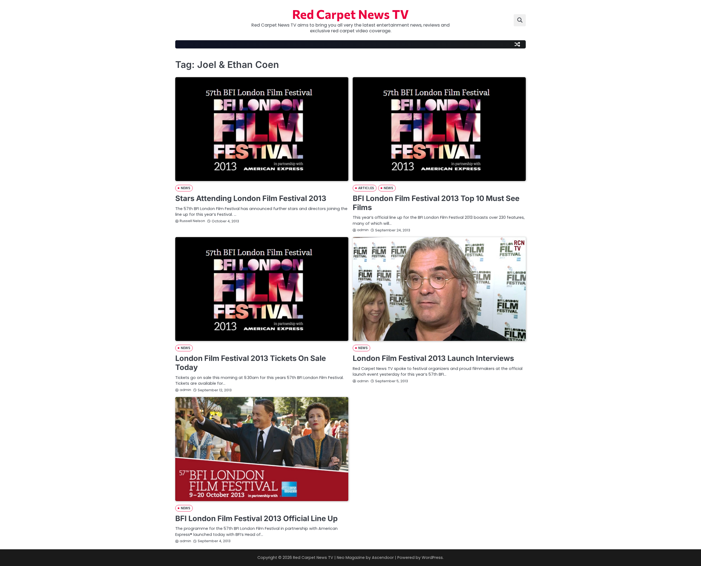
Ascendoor (383, 557)
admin (363, 230)
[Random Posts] (517, 44)
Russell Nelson (192, 221)
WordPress (432, 557)
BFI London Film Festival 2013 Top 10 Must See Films (436, 203)
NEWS (185, 188)
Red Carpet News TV (350, 13)
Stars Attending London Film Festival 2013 (250, 198)
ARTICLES (366, 188)
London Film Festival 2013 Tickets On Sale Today (250, 363)
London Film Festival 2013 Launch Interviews (433, 358)
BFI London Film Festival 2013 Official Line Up (256, 518)
